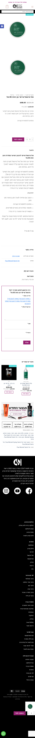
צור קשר (29, 697)
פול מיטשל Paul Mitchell (12, 261)
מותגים (26, 433)
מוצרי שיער (31, 435)
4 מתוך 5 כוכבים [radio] (15, 301)
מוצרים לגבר (29, 95)
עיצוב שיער (19, 95)
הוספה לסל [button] (26, 393)
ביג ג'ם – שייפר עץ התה (9, 384)
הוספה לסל (18, 139)
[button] (2, 26)
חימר (12, 433)
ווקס (16, 433)
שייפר (12, 95)
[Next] (26, 47)
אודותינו (17, 699)
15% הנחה (21, 433)
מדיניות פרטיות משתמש (19, 697)
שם (29, 323)
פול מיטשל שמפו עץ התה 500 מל (26, 384)
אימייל (28, 332)
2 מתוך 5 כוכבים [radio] (14, 299)
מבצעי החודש (6, 433)
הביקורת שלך (25, 307)
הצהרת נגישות (7, 697)
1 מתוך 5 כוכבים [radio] (25, 299)
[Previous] (32, 47)
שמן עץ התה (16, 256)
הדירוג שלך (26, 296)
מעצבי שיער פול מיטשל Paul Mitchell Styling (17, 442)
